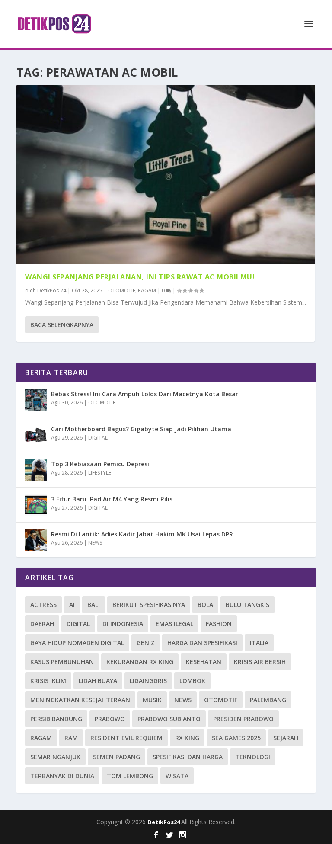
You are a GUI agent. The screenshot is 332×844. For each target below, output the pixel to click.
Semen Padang (116, 757)
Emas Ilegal (174, 623)
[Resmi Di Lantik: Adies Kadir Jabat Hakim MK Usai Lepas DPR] (36, 540)
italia (259, 643)
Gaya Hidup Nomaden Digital (77, 643)
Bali (93, 604)
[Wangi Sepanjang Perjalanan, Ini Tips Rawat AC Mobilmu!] (165, 174)
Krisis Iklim (48, 681)
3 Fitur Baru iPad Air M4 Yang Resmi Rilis (111, 499)
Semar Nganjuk (55, 757)
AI (72, 604)
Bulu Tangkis (247, 604)
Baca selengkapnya (61, 325)
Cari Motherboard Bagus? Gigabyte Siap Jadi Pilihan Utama (141, 429)
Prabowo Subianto (169, 719)
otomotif (220, 700)
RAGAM (147, 290)
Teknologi (252, 757)
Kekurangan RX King (139, 662)
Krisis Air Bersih (260, 662)
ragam (41, 738)
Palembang (268, 700)
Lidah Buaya (98, 681)
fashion (219, 623)
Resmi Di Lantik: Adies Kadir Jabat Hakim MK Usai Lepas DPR (142, 534)
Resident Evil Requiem (126, 738)
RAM (71, 738)
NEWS (95, 542)
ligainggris (148, 681)
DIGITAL (98, 437)
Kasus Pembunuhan (62, 662)
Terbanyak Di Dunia (62, 776)
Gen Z (146, 643)
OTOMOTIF (121, 290)
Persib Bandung (56, 719)
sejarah (285, 738)
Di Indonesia (122, 623)
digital (78, 623)
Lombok (192, 681)
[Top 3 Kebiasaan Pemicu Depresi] (36, 470)
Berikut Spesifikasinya (148, 604)
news (183, 700)
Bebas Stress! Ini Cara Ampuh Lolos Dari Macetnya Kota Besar (144, 394)
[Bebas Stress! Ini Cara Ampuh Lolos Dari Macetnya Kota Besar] (36, 400)
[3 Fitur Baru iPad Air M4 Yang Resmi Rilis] (36, 505)
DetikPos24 (164, 822)
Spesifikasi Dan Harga (188, 757)
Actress (43, 604)
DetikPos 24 (51, 290)
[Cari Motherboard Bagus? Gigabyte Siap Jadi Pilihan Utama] (36, 435)
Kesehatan (203, 662)
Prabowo (110, 719)
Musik (152, 700)
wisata (177, 776)
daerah (42, 623)
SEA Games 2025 (236, 738)
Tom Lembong (130, 776)
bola (205, 604)
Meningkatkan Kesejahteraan (80, 700)
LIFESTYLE (99, 472)
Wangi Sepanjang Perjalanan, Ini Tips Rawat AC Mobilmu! (140, 277)
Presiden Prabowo (243, 719)
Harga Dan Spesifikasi (202, 643)
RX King (187, 738)
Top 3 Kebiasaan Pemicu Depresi (100, 464)
